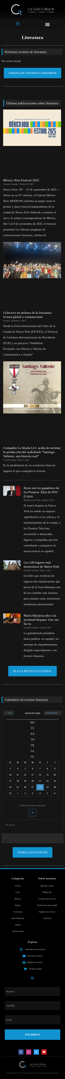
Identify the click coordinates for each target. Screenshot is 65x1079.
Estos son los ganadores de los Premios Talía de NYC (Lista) (41, 492)
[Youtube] (44, 1052)
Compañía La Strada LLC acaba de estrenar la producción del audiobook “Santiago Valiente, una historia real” (32, 452)
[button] (47, 24)
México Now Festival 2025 (21, 180)
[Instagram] (28, 1052)
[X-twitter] (36, 1052)
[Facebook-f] (21, 1052)
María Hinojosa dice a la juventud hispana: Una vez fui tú (41, 619)
